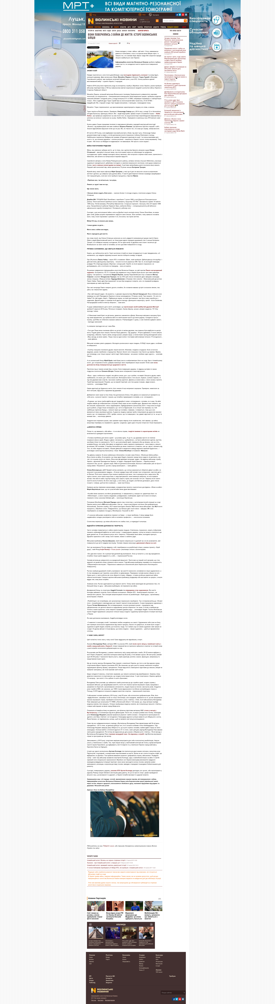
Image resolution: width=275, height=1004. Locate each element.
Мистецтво (159, 963)
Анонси (124, 31)
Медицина (142, 957)
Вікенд (141, 963)
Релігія (141, 966)
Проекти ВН (148, 27)
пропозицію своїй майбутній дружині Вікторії (141, 307)
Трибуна (163, 27)
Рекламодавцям (110, 1000)
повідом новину (173, 27)
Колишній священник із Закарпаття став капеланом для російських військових (174, 112)
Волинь (91, 959)
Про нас (93, 1000)
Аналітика (98, 31)
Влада (108, 957)
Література (159, 961)
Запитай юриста (143, 31)
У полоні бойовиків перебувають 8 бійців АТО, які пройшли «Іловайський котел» (115, 867)
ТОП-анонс (159, 972)
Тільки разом (115, 549)
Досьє (119, 31)
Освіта (141, 959)
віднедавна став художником (137, 590)
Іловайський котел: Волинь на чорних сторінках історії (106, 860)
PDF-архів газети (175, 31)
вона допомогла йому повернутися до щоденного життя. (122, 363)
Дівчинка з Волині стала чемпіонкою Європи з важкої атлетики (174, 121)
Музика (158, 957)
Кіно (157, 959)
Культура (123, 27)
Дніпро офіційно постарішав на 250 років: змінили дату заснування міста (175, 68)
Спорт (134, 27)
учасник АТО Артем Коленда (121, 770)
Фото (104, 31)
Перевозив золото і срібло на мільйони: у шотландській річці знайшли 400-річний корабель (175, 50)
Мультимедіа (121, 924)
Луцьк (91, 957)
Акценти (156, 27)
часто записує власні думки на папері (106, 165)
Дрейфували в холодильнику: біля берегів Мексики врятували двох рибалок (175, 93)
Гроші (124, 957)
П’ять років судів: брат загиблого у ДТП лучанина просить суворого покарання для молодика (174, 103)
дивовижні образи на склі (146, 543)
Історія (158, 966)
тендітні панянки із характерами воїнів (142, 431)
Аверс (184, 27)
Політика (109, 955)
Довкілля (141, 961)
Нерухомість (126, 961)
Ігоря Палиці (105, 549)
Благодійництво (144, 968)
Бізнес (124, 959)
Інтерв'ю (91, 31)
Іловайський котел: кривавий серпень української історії (106, 865)
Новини (175, 34)
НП (112, 27)
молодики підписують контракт (136, 75)
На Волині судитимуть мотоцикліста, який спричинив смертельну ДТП (175, 85)
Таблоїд (140, 27)
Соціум (141, 955)
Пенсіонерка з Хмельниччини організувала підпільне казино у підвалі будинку (175, 77)
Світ (90, 963)
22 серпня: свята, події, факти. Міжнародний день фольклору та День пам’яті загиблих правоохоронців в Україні (175, 59)
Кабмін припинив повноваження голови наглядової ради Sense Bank (174, 129)
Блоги (114, 31)
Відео (109, 31)
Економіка (105, 27)
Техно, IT (141, 970)
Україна (91, 961)
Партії (108, 959)
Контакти (100, 1000)
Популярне (131, 31)
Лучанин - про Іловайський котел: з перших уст (103, 863)
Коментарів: (113, 43)
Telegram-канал (108, 846)
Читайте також (92, 856)
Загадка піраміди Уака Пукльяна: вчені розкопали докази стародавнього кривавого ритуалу (173, 41)
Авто (129, 27)
